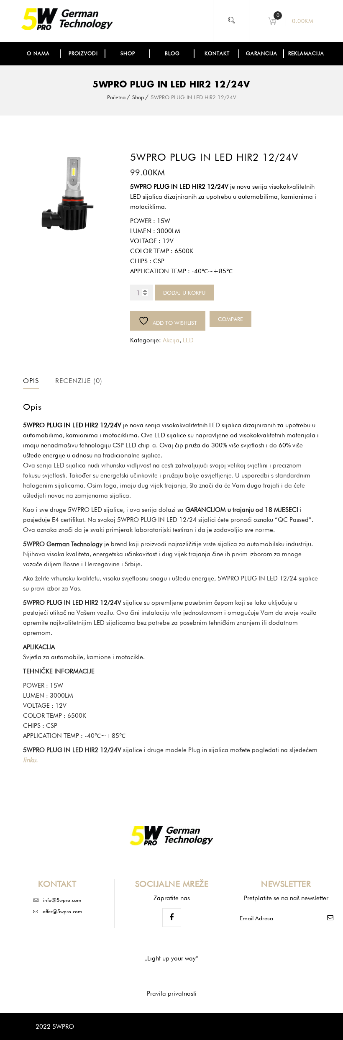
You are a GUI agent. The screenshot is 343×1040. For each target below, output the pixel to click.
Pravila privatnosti (172, 993)
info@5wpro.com (62, 900)
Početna (116, 97)
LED (188, 340)
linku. (30, 760)
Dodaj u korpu (184, 292)
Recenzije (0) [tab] (78, 381)
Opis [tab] (31, 381)
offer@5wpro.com (62, 911)
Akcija (171, 340)
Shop (138, 97)
